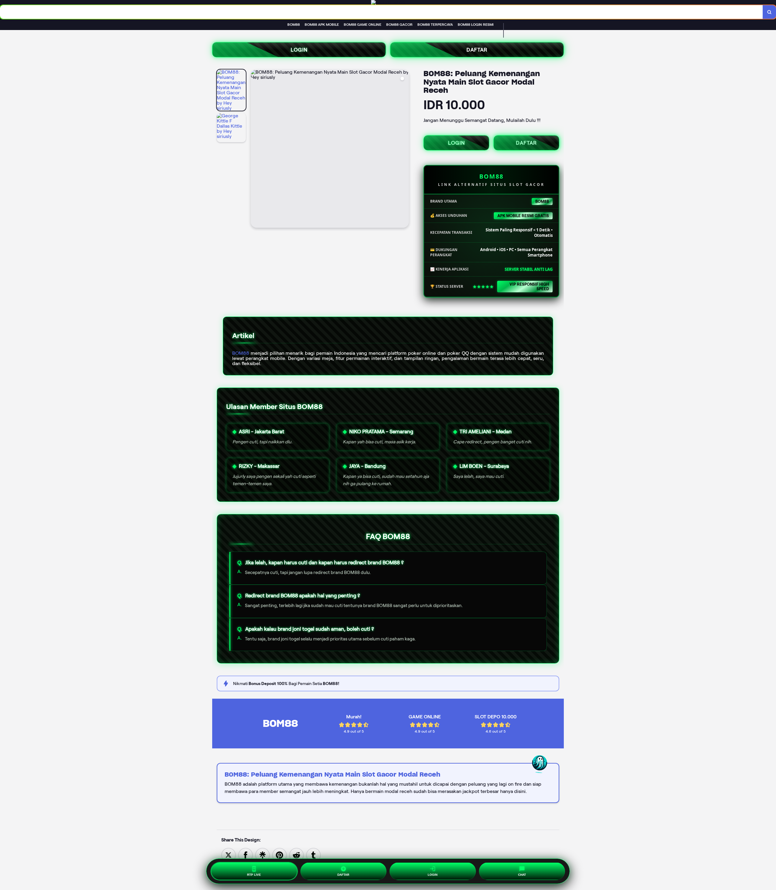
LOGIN (299, 49)
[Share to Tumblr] (313, 854)
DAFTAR (477, 49)
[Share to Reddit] (296, 854)
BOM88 (240, 353)
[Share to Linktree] (262, 854)
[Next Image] (404, 149)
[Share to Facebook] (245, 854)
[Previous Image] (255, 149)
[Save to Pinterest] (279, 854)
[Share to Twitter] (228, 854)
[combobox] (381, 12)
